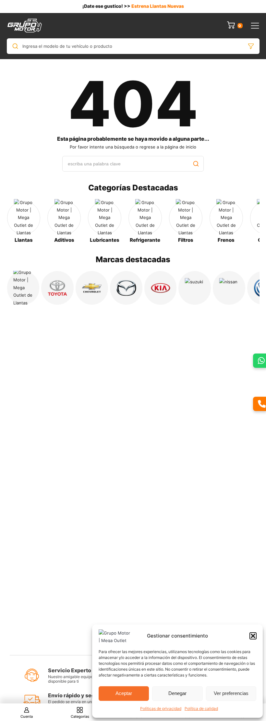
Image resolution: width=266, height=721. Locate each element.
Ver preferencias (231, 693)
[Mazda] (126, 288)
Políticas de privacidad (160, 708)
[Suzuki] (195, 288)
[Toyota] (57, 288)
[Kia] (160, 288)
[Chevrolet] (92, 288)
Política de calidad (201, 708)
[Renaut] (23, 288)
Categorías (80, 716)
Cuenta (26, 716)
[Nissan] (229, 288)
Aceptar (123, 693)
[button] (253, 636)
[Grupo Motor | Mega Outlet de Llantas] (24, 25)
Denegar (177, 693)
